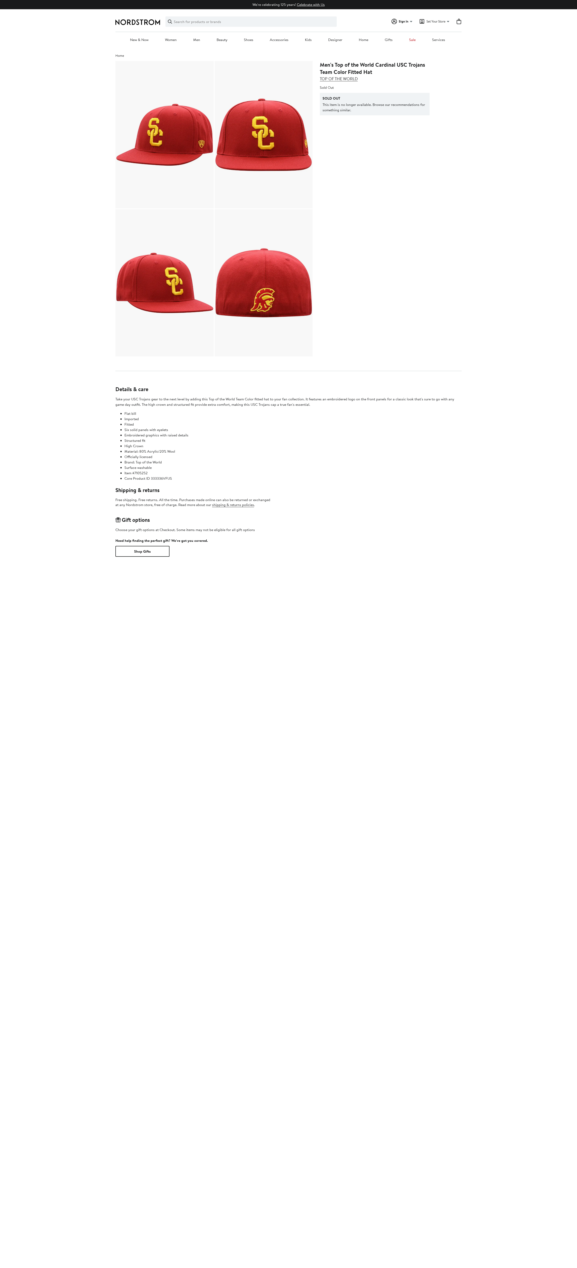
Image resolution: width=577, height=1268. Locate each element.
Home (363, 40)
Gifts (389, 40)
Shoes (248, 40)
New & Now (139, 40)
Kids (308, 40)
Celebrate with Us (311, 4)
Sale (412, 40)
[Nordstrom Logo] (137, 22)
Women (171, 40)
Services (438, 40)
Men (196, 40)
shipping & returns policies (233, 504)
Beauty (222, 40)
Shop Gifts (142, 551)
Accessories (279, 40)
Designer (335, 40)
